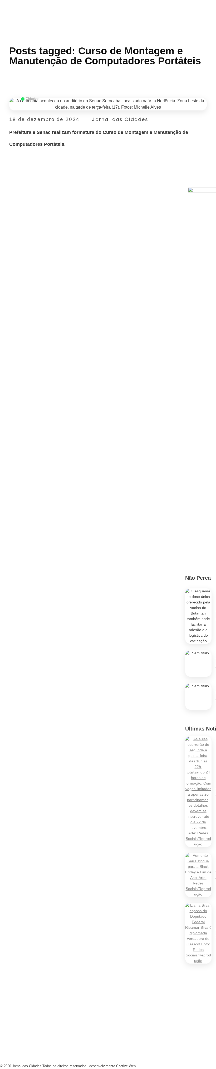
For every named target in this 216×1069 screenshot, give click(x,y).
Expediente (69, 1031)
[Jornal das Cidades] (6, 3)
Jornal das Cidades (120, 119)
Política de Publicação (123, 1057)
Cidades (32, 98)
